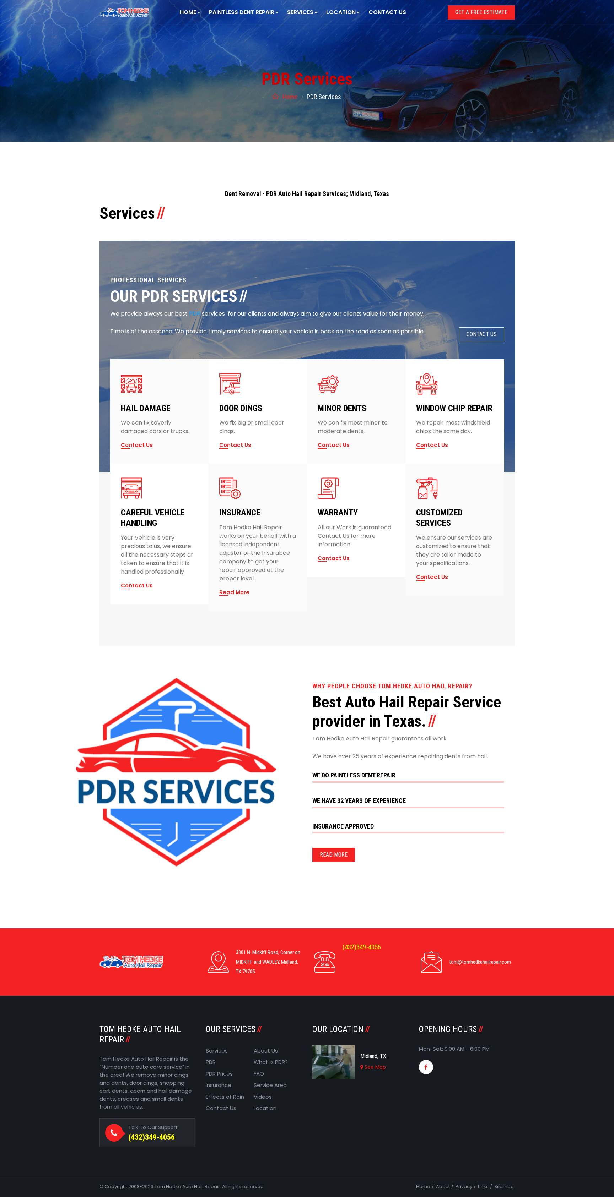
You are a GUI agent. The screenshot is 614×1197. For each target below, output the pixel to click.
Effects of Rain (225, 1096)
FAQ (259, 1073)
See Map (374, 1067)
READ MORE (334, 854)
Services (300, 12)
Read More (234, 592)
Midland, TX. (373, 1056)
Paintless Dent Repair (241, 12)
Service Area (270, 1085)
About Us (266, 1050)
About (443, 1186)
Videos (263, 1096)
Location (341, 12)
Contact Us (387, 12)
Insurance (218, 1085)
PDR (211, 1062)
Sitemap (504, 1186)
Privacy (464, 1186)
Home (188, 12)
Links (483, 1186)
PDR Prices (219, 1073)
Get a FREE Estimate (481, 12)
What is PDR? (271, 1062)
